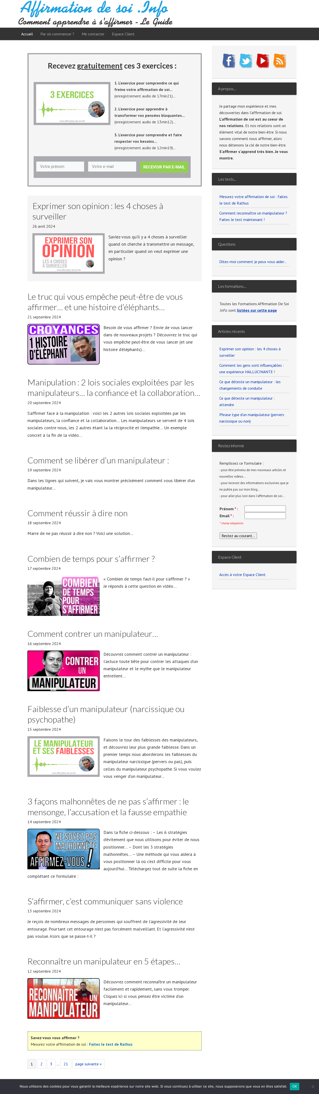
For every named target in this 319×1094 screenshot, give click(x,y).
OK (294, 1086)
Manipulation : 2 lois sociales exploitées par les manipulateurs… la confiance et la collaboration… (113, 387)
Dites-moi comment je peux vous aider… (253, 261)
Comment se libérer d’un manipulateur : (98, 460)
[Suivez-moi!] (246, 67)
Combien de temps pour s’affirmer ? (91, 558)
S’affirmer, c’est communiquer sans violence (105, 901)
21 (67, 1063)
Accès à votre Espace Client (242, 574)
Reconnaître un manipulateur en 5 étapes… (103, 961)
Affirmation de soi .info (95, 14)
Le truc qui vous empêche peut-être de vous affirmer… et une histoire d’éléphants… (105, 301)
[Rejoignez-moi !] (229, 67)
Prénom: (229, 508)
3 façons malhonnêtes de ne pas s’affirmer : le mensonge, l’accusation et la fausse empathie (108, 806)
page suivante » (88, 1065)
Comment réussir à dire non (77, 513)
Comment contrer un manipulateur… (92, 633)
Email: (227, 515)
